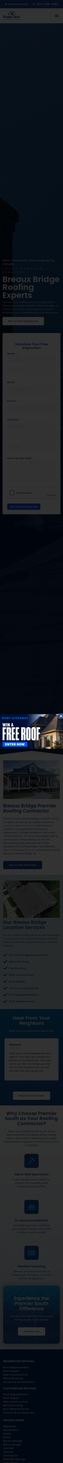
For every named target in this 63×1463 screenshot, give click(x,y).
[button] (61, 716)
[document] (31, 731)
